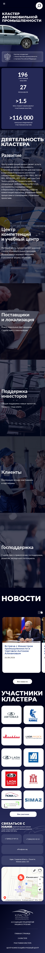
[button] (11, 804)
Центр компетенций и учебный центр (22, 948)
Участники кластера (22, 943)
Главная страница (22, 933)
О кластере (22, 938)
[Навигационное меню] (4, 4)
